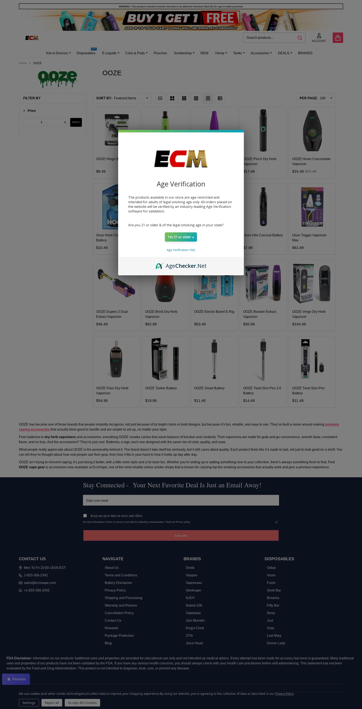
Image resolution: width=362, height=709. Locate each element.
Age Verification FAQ (181, 250)
